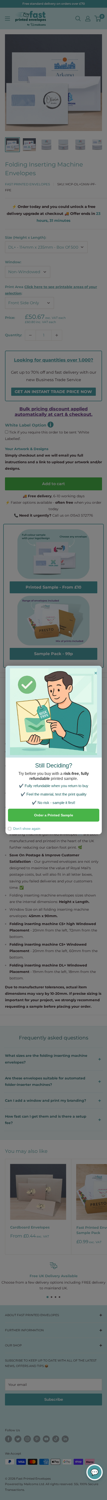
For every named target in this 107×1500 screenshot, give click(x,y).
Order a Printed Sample (53, 815)
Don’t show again (26, 829)
